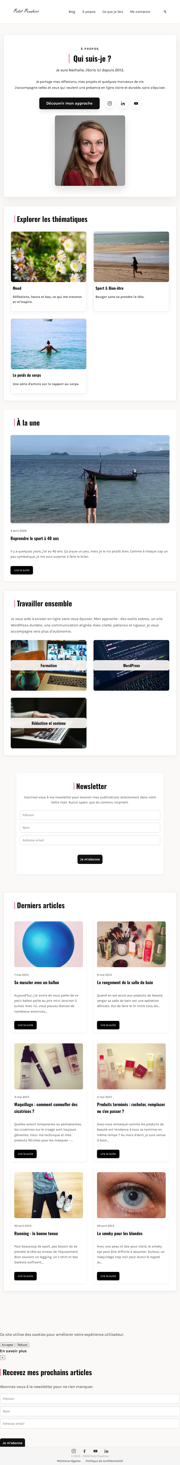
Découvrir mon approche (69, 103)
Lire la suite (21, 570)
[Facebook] (84, 1451)
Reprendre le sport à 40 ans (35, 538)
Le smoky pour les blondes (119, 1233)
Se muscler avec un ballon (36, 982)
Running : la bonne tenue (36, 1233)
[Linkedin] (123, 103)
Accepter (7, 1345)
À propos (88, 12)
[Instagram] (110, 103)
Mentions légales (69, 1461)
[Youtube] (136, 103)
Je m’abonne (90, 859)
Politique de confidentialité (104, 1461)
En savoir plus (13, 1351)
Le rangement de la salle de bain (125, 982)
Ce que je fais (113, 12)
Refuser (22, 1345)
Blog (72, 12)
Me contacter (140, 12)
